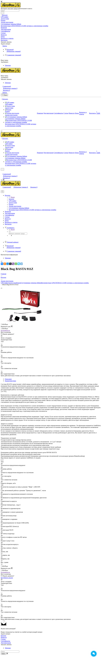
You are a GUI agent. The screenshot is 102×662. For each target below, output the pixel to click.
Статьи (3, 639)
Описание (8, 379)
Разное (18, 283)
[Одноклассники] (5, 264)
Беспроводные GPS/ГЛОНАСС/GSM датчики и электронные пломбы (65, 283)
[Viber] (13, 264)
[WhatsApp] (16, 264)
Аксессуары (12, 283)
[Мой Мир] (7, 264)
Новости (4, 637)
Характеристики (10, 381)
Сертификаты (5, 641)
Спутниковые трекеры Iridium (31, 283)
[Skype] (19, 264)
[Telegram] (21, 264)
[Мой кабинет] (2, 172)
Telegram (8, 65)
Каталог (11, 199)
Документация (6, 643)
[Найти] (2, 13)
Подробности (5, 330)
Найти (3, 654)
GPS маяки (4, 283)
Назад (13, 197)
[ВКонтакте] (2, 264)
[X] (10, 264)
